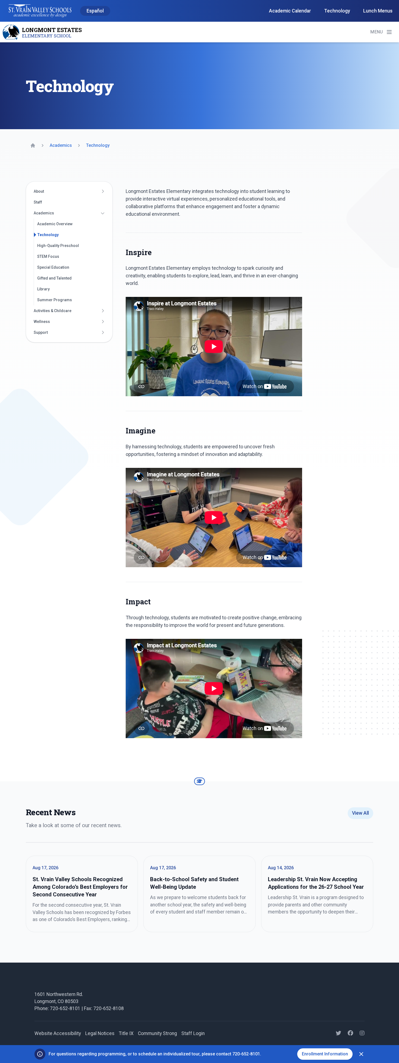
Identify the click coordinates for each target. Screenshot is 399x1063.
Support (41, 332)
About (39, 191)
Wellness (42, 321)
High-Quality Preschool (58, 245)
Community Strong (157, 1033)
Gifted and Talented (54, 278)
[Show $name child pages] (102, 191)
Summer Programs (54, 300)
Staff (38, 202)
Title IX (126, 1033)
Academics (44, 213)
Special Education (53, 267)
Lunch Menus (377, 11)
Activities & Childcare (52, 311)
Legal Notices (100, 1033)
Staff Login (193, 1033)
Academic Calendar (290, 11)
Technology (337, 11)
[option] (95, 11)
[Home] (33, 145)
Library (43, 289)
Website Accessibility (57, 1033)
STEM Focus (48, 256)
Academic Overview (54, 224)
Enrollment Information (325, 1053)
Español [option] (95, 11)
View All (360, 813)
